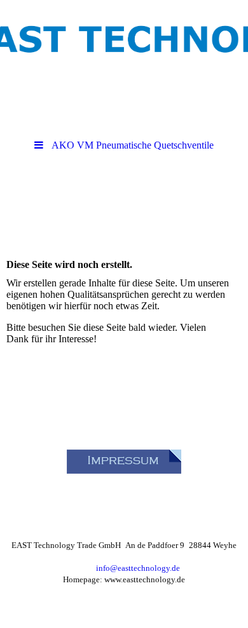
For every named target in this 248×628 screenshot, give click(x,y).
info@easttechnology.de (138, 568)
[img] (124, 35)
